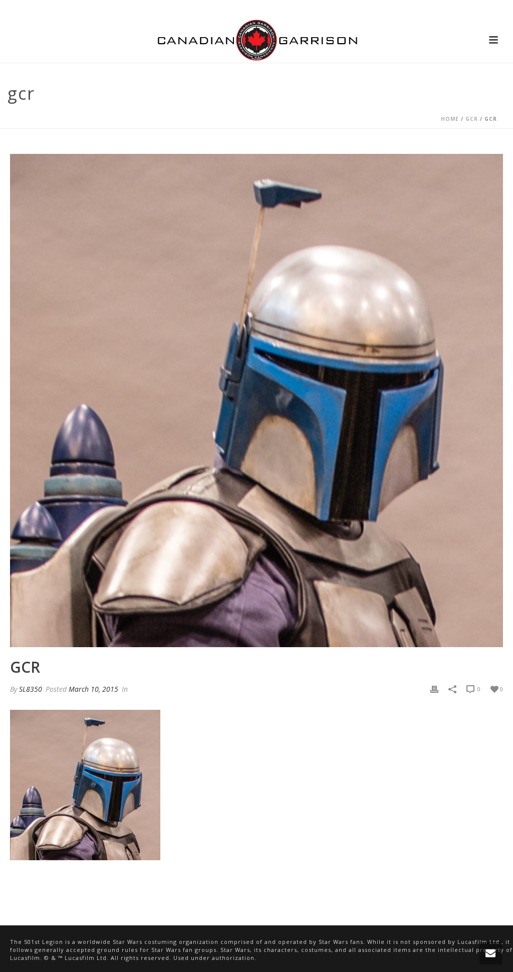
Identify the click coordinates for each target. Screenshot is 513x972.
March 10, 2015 (93, 689)
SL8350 (30, 689)
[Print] (434, 689)
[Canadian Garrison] (256, 40)
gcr (471, 118)
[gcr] (256, 400)
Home (450, 118)
